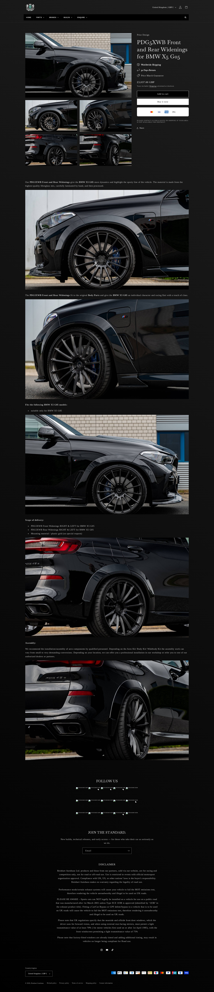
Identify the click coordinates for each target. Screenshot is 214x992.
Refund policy (51, 983)
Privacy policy (64, 983)
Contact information (106, 983)
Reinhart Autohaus (37, 983)
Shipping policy (91, 983)
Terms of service (77, 983)
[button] (186, 7)
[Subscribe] (128, 851)
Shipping (152, 86)
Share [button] (141, 128)
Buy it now (162, 102)
